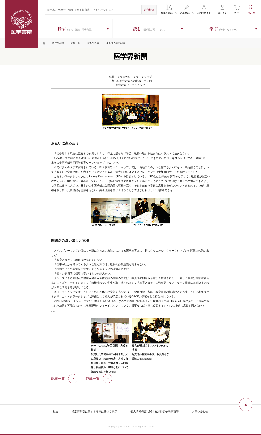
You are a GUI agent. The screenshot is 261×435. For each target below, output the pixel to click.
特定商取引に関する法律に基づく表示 (94, 411)
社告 (55, 411)
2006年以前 (93, 43)
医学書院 (21, 24)
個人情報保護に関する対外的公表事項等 (154, 411)
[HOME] (43, 43)
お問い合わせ (200, 411)
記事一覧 (75, 43)
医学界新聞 (58, 43)
